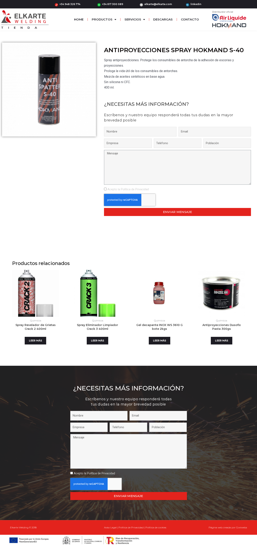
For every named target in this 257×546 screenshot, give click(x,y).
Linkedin (196, 4)
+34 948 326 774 (69, 4)
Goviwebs (241, 527)
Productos (102, 19)
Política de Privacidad (135, 189)
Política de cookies (155, 527)
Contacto (190, 19)
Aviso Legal (110, 527)
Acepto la (128, 189)
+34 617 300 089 (112, 4)
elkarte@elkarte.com (158, 4)
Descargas (163, 19)
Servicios (132, 19)
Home (79, 19)
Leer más (35, 340)
